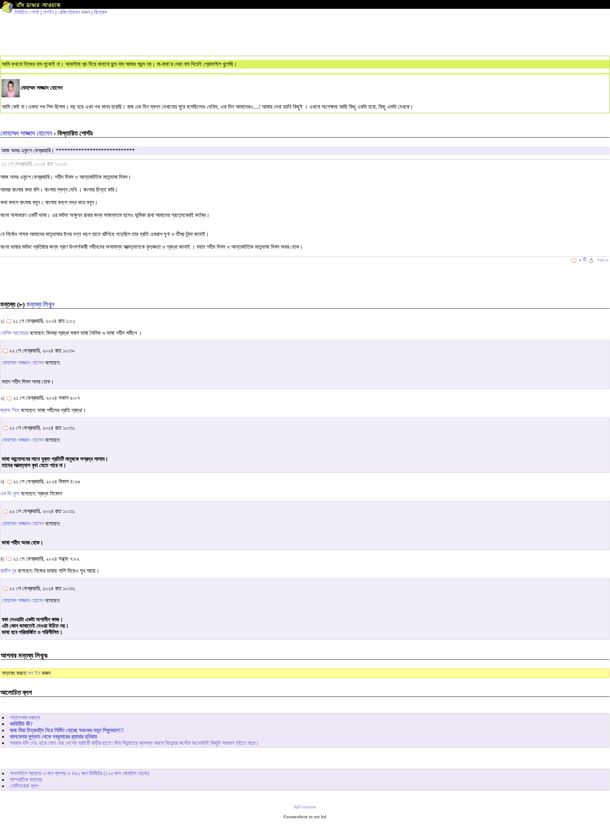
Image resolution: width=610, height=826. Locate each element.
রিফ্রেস (100, 12)
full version (305, 806)
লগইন (48, 12)
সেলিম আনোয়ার (14, 333)
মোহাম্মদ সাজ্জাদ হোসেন (26, 133)
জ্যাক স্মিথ (9, 410)
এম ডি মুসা (9, 493)
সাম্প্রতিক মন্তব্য (26, 780)
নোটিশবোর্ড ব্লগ (24, 786)
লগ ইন (34, 673)
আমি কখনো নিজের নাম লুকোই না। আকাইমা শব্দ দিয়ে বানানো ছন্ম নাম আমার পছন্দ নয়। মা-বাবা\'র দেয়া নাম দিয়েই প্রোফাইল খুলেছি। (119, 64)
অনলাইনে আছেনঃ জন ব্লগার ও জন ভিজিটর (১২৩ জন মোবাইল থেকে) (79, 773)
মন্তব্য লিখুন (40, 304)
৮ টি (582, 260)
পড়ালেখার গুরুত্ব (25, 718)
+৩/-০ (603, 260)
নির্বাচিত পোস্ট (26, 12)
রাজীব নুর (8, 571)
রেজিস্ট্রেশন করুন (74, 12)
